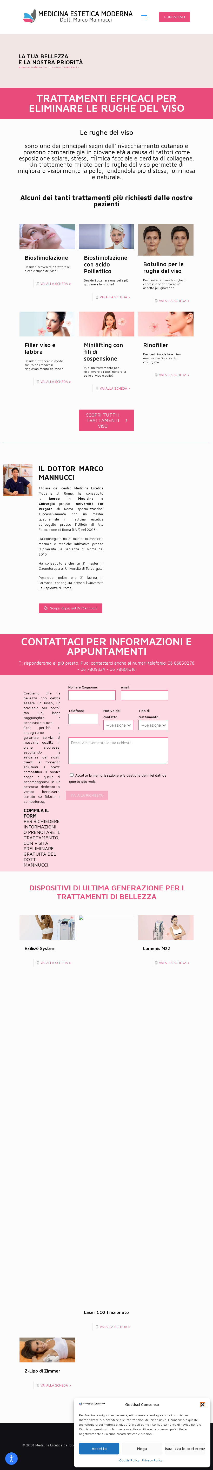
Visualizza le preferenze (185, 1448)
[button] (202, 1404)
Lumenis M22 (156, 948)
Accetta (99, 1448)
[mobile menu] (144, 17)
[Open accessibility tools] (11, 1458)
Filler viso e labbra (40, 348)
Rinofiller (155, 345)
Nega (142, 1448)
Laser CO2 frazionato (106, 1312)
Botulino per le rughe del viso (163, 267)
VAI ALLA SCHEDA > (56, 284)
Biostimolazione (46, 257)
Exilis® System (40, 948)
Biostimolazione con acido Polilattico (105, 264)
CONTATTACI (174, 17)
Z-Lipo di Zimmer (42, 1371)
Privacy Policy (152, 1460)
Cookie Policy (129, 1460)
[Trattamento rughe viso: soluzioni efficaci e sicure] (78, 17)
